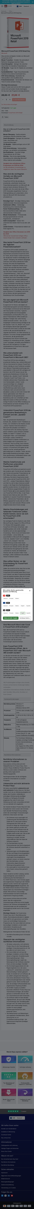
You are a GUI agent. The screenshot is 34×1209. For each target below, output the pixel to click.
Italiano (17, 598)
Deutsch (6, 598)
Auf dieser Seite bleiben (25, 618)
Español (28, 605)
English (22, 605)
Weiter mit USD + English (10, 618)
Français (11, 598)
